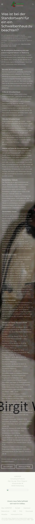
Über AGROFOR (6, 508)
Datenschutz (5, 511)
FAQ (20, 511)
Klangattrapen (8, 467)
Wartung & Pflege (24, 467)
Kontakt (17, 508)
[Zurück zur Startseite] (17, 4)
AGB (14, 511)
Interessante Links (16, 514)
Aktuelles (4, 514)
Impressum (27, 508)
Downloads (29, 511)
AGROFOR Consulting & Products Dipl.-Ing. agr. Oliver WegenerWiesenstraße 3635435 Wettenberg (17, 481)
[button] (2, 4)
